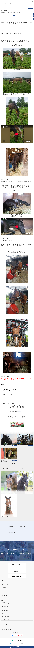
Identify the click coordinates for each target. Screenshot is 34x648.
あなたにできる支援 (5, 610)
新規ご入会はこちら (12, 532)
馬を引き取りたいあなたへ (6, 619)
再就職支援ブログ (4, 595)
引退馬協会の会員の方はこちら (14, 534)
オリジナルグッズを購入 (5, 615)
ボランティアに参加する (5, 616)
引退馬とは (3, 586)
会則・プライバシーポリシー (17, 646)
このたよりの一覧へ (12, 463)
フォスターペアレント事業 (6, 603)
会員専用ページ (4, 626)
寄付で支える (4, 613)
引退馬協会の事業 (4, 602)
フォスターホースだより (5, 592)
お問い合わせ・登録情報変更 (6, 629)
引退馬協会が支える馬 (5, 590)
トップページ (4, 580)
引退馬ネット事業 (4, 605)
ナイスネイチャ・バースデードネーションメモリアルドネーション (5, 623)
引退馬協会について (5, 584)
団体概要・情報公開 (5, 587)
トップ (2, 3)
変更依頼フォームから (21, 411)
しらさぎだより (6, 3)
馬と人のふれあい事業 (5, 606)
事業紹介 (3, 600)
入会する (3, 612)
